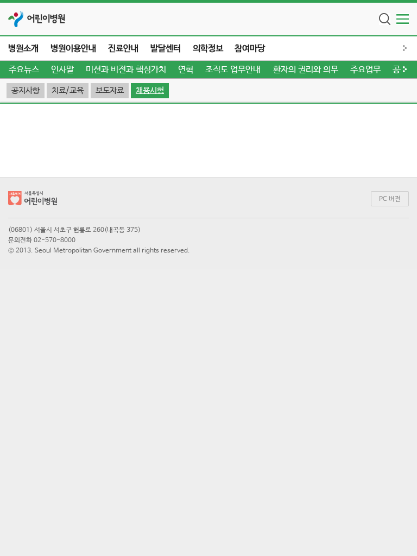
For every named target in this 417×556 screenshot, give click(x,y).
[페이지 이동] (32, 200)
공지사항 (25, 90)
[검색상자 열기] (384, 19)
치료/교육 (68, 90)
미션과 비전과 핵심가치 (126, 70)
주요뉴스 (24, 70)
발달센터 (165, 48)
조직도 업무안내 (233, 70)
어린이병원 (46, 19)
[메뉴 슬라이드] (409, 48)
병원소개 (23, 48)
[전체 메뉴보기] (402, 19)
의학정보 (208, 48)
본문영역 (208, 108)
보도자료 (110, 90)
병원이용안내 (73, 48)
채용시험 (150, 90)
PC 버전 (390, 199)
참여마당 (250, 48)
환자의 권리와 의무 (305, 70)
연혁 (185, 70)
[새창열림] (16, 19)
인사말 (62, 70)
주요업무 (365, 70)
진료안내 (123, 48)
